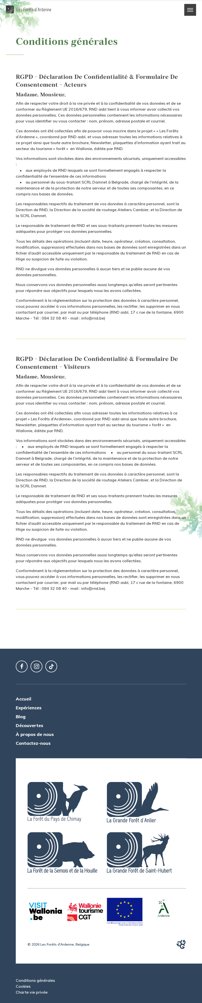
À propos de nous (35, 734)
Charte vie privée (32, 992)
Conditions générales (35, 980)
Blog (21, 716)
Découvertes (29, 725)
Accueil (23, 699)
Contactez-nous (33, 743)
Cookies (23, 986)
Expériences (28, 708)
